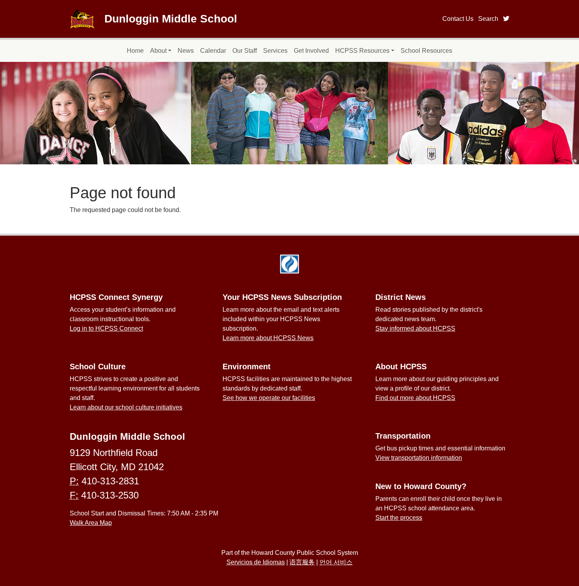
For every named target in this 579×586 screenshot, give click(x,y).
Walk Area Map (91, 522)
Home (135, 50)
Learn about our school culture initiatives (126, 407)
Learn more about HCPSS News (268, 338)
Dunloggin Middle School (170, 19)
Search (488, 18)
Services (275, 50)
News (186, 50)
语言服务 (302, 562)
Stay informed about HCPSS (415, 328)
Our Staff (244, 50)
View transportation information (418, 457)
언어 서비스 (336, 562)
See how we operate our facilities (269, 397)
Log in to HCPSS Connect (106, 328)
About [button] (158, 50)
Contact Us (457, 18)
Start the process (398, 517)
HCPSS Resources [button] (362, 50)
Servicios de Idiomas (255, 562)
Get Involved (311, 50)
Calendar (213, 50)
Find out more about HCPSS (415, 397)
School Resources (426, 50)
